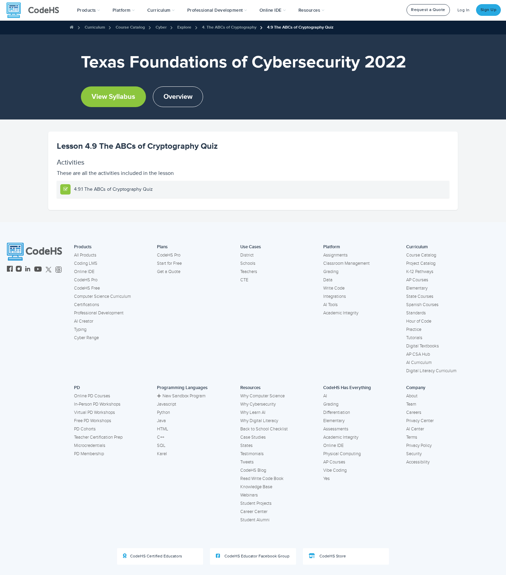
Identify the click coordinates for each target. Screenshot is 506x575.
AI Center (415, 429)
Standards (416, 313)
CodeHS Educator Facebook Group (256, 556)
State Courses (419, 296)
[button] (88, 10)
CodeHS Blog (253, 470)
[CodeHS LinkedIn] (28, 270)
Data (328, 280)
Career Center (253, 511)
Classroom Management (346, 263)
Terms (411, 437)
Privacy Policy (419, 445)
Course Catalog (130, 27)
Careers (413, 412)
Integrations (334, 296)
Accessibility (418, 462)
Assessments (335, 429)
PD (77, 387)
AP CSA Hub (418, 354)
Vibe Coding (335, 470)
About (412, 396)
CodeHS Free (87, 288)
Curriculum (95, 27)
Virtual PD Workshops (94, 412)
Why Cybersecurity (258, 404)
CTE (244, 280)
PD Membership (89, 454)
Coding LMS (85, 263)
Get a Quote (168, 271)
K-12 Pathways (419, 271)
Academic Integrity (340, 313)
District (247, 255)
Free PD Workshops (92, 421)
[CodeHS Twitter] (48, 270)
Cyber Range (86, 338)
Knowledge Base (256, 487)
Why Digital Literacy (259, 421)
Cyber (161, 27)
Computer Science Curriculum (102, 296)
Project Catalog (420, 263)
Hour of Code (418, 321)
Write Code (334, 288)
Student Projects (256, 503)
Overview (178, 97)
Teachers (248, 271)
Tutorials (414, 338)
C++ (160, 437)
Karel (162, 454)
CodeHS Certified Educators (156, 556)
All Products (85, 255)
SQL (161, 445)
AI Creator (83, 321)
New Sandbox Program (183, 396)
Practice (413, 329)
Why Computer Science (262, 396)
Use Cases (250, 246)
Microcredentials (89, 445)
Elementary (417, 288)
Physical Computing (342, 454)
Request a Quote (428, 9)
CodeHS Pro (85, 280)
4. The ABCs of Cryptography (229, 27)
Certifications (86, 304)
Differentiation (336, 412)
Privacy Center (420, 421)
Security (414, 454)
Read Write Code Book (262, 478)
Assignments (335, 255)
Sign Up (489, 9)
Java (161, 421)
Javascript (166, 404)
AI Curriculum (419, 362)
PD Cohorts (85, 429)
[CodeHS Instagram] (19, 270)
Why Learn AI (252, 412)
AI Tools (330, 304)
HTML (162, 429)
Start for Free (169, 263)
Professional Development (99, 313)
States (246, 445)
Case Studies (253, 437)
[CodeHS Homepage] (35, 10)
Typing (80, 329)
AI (325, 396)
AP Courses (417, 280)
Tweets (247, 462)
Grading (330, 271)
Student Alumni (255, 520)
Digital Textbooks (422, 346)
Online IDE (84, 271)
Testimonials (252, 454)
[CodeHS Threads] (58, 270)
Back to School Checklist (264, 429)
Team (411, 404)
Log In (463, 10)
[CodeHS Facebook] (10, 270)
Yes (326, 478)
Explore (184, 27)
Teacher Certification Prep (98, 437)
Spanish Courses (422, 304)
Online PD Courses (92, 396)
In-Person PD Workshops (97, 404)
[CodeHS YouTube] (38, 270)
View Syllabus (113, 97)
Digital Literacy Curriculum (431, 371)
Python (163, 412)
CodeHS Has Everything (347, 387)
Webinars (249, 495)
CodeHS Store (332, 556)
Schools (247, 263)
